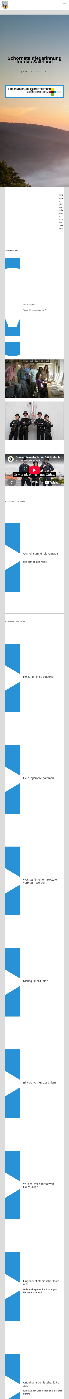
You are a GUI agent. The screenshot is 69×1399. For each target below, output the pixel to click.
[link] (34, 378)
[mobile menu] (64, 5)
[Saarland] (5, 5)
